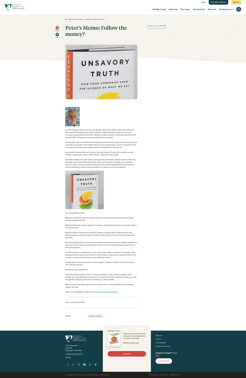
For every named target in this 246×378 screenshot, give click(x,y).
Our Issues (185, 9)
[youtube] (84, 364)
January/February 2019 (95, 19)
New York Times (122, 132)
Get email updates (218, 2)
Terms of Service (153, 375)
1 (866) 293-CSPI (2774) (74, 354)
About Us (212, 9)
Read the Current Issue (131, 343)
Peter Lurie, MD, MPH (158, 26)
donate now (164, 361)
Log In (203, 2)
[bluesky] (95, 364)
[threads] (73, 364)
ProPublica (69, 135)
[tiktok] (90, 364)
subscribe (127, 354)
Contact (68, 357)
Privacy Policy (164, 375)
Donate (236, 2)
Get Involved (199, 9)
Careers (158, 339)
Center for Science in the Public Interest (104, 292)
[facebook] (67, 364)
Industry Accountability (95, 316)
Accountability (161, 343)
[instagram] (78, 364)
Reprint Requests (175, 375)
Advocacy (173, 9)
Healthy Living (159, 9)
